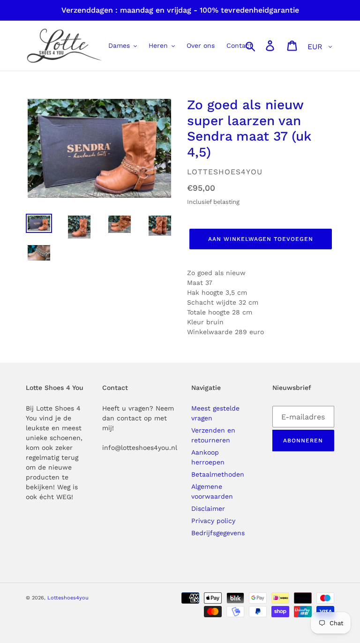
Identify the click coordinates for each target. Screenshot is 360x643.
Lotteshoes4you (68, 598)
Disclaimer (208, 508)
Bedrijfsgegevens (218, 533)
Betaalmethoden (217, 474)
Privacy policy (213, 520)
